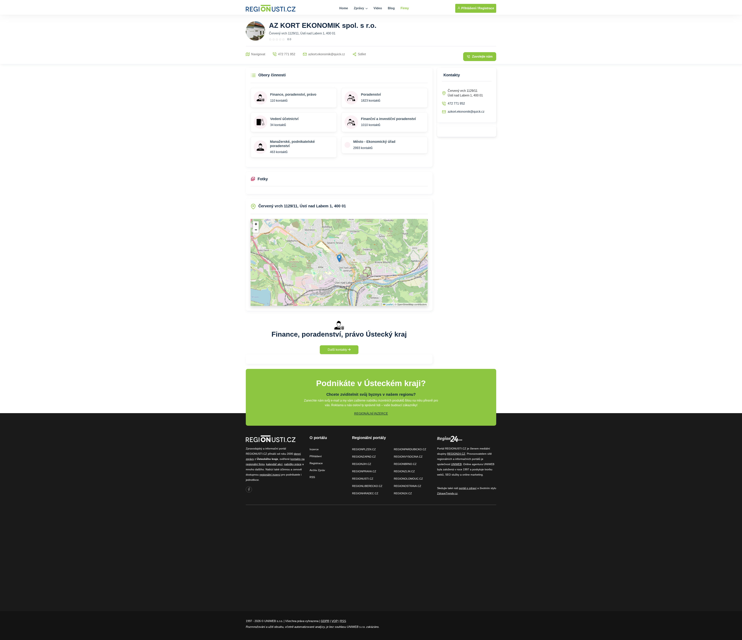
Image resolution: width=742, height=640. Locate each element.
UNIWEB (456, 464)
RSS (312, 477)
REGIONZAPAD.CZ (364, 456)
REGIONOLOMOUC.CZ (408, 478)
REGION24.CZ (403, 493)
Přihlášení (316, 456)
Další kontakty (338, 349)
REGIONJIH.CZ (361, 464)
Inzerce (314, 449)
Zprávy (359, 8)
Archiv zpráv (317, 470)
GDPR (325, 621)
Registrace (486, 8)
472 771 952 (456, 103)
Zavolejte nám (482, 56)
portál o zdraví (468, 488)
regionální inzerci (270, 474)
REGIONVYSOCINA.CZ (408, 456)
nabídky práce (292, 464)
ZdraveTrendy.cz (447, 493)
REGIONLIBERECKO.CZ (367, 486)
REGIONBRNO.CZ (405, 464)
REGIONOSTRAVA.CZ (407, 486)
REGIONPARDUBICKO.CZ (410, 449)
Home (343, 8)
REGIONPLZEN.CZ (364, 449)
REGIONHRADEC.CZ (365, 493)
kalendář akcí (274, 464)
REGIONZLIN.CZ (404, 471)
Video (378, 8)
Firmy (405, 8)
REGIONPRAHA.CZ (364, 471)
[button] (339, 258)
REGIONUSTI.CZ (362, 478)
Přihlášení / (468, 8)
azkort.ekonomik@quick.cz (466, 111)
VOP (335, 621)
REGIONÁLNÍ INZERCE (371, 413)
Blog (391, 8)
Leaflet (389, 304)
